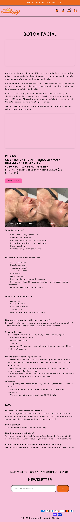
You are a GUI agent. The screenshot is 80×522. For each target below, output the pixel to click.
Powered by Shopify (49, 518)
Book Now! (13, 181)
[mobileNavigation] (75, 11)
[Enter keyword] (57, 11)
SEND (63, 488)
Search (65, 471)
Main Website (18, 471)
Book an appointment (43, 471)
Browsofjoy (34, 518)
